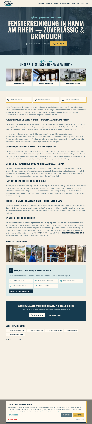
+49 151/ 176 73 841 (40, 233)
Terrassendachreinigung (16, 334)
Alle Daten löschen (12, 419)
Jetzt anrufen (38, 315)
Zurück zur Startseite (15, 340)
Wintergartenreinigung (55, 330)
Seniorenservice (65, 3)
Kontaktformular (55, 315)
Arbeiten (56, 3)
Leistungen (49, 3)
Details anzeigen (13, 415)
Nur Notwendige (66, 415)
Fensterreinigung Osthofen (17, 330)
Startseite (41, 3)
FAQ (87, 3)
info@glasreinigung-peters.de (73, 233)
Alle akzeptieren (78, 415)
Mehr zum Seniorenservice (19, 291)
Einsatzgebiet (81, 3)
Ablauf (73, 3)
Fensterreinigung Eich (36, 330)
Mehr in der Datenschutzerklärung (49, 411)
